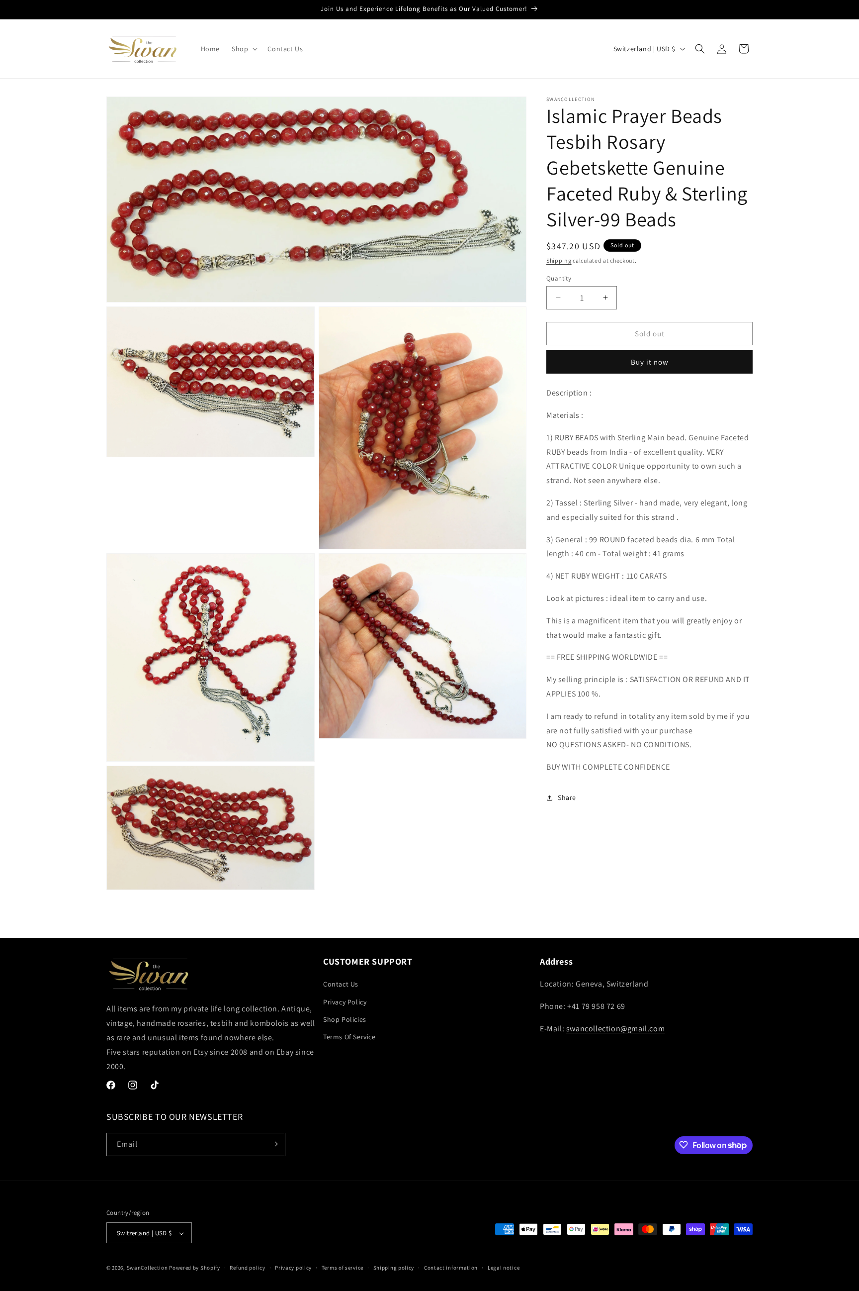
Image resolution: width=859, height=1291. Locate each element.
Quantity (558, 278)
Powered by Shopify (194, 1268)
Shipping (559, 260)
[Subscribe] (274, 1144)
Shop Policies (344, 1019)
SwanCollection (147, 1268)
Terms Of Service (349, 1036)
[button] (243, 48)
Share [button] (567, 797)
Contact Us (340, 984)
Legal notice (503, 1267)
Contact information (451, 1267)
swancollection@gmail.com (615, 1028)
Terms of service (342, 1267)
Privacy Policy (344, 1001)
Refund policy (247, 1267)
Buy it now (650, 362)
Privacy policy (293, 1267)
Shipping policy (394, 1267)
